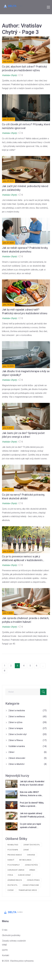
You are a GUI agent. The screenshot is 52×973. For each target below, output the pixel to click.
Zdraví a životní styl (27, 734)
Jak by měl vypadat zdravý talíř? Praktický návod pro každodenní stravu (24, 311)
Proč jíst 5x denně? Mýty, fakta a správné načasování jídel (32, 804)
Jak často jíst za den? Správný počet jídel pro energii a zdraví (23, 434)
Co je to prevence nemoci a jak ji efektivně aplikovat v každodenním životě (22, 558)
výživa (10, 875)
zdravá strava (33, 880)
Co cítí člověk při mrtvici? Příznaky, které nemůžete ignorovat (26, 126)
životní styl (12, 885)
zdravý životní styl (31, 845)
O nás (4, 930)
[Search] (43, 692)
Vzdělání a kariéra (27, 746)
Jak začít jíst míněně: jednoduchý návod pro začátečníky (25, 188)
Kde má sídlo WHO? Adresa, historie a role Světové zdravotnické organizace (30, 794)
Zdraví (27, 752)
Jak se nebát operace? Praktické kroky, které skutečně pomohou (25, 249)
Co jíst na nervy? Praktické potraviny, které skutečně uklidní (23, 496)
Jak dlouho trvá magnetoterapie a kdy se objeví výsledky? (26, 373)
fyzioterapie (12, 850)
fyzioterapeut (13, 865)
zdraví (26, 850)
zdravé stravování (31, 885)
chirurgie (31, 855)
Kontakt (5, 955)
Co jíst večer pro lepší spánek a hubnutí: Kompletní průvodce (30, 826)
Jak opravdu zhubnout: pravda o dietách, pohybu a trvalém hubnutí (25, 620)
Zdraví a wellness (27, 716)
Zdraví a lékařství (27, 764)
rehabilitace (12, 845)
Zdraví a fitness (27, 740)
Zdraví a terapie (27, 728)
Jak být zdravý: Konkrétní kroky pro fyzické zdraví (32, 783)
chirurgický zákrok (15, 870)
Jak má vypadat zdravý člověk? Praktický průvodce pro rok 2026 (33, 815)
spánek (32, 870)
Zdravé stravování (27, 758)
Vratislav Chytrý (9, 75)
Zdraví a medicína (27, 710)
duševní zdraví (24, 875)
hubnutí (10, 860)
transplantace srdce (28, 890)
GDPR (5, 950)
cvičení (10, 890)
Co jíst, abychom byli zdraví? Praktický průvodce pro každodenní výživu (24, 68)
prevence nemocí (14, 855)
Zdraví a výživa (27, 722)
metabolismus (25, 860)
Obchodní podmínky (11, 935)
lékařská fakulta (14, 880)
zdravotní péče (31, 865)
